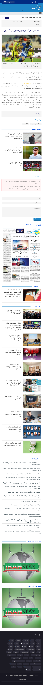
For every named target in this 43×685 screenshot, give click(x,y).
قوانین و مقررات (22, 679)
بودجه (38, 646)
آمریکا (38, 640)
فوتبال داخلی (32, 17)
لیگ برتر (26, 124)
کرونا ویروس (37, 670)
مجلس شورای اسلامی (19, 661)
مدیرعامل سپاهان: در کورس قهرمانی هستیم (14, 151)
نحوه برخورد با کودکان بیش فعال (13, 415)
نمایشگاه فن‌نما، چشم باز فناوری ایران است (14, 311)
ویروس (13, 664)
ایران (12, 640)
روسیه (9, 652)
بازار (39, 643)
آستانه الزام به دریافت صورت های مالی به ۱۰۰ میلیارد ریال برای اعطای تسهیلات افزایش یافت (23, 521)
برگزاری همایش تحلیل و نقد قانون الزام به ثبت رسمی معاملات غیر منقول (13, 382)
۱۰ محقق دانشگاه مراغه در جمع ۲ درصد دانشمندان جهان (13, 429)
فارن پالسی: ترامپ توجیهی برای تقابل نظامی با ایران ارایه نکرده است (23, 510)
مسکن (26, 664)
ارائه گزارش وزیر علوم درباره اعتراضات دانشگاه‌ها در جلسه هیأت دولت (22, 497)
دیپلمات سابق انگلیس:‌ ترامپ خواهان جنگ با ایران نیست (24, 492)
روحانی (16, 652)
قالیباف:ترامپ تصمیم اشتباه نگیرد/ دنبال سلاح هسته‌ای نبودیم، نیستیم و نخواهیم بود (22, 515)
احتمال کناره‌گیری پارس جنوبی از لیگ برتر (21, 30)
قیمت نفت (37, 661)
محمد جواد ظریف (36, 664)
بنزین (10, 643)
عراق (26, 658)
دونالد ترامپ (25, 652)
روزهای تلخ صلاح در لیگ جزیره (14, 163)
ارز (32, 640)
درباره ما (25, 675)
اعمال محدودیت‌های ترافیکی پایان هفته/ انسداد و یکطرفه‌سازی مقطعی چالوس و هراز (23, 487)
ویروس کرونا (37, 667)
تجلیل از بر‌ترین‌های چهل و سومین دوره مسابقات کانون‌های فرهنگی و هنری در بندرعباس (13, 326)
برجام (17, 643)
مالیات (29, 661)
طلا (31, 658)
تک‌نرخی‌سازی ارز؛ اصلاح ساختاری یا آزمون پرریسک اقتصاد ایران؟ (21, 483)
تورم (39, 649)
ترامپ (18, 646)
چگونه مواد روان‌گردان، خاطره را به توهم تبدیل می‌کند (25, 505)
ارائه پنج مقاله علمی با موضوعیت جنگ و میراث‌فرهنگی (15, 337)
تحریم (25, 646)
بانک (33, 643)
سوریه (20, 655)
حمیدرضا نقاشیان (20, 649)
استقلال (26, 640)
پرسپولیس (27, 667)
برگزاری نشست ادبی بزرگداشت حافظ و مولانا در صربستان (13, 366)
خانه (37, 675)
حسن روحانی (31, 649)
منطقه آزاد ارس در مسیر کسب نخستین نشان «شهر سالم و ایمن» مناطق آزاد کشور (22, 469)
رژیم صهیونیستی (36, 655)
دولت (33, 652)
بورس (31, 646)
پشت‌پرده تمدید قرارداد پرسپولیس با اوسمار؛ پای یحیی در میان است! (13, 136)
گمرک (29, 670)
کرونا (14, 667)
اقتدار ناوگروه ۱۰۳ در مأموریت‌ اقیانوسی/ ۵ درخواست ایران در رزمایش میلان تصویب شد (12, 294)
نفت (20, 664)
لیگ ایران (26, 17)
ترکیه (11, 646)
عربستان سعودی (16, 658)
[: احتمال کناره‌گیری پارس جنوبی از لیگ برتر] (3, 18)
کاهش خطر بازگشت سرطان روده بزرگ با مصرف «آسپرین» (12, 444)
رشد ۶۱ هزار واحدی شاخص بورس (30, 501)
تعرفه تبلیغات (18, 675)
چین (20, 667)
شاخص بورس (12, 655)
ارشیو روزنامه (9, 675)
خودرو (11, 649)
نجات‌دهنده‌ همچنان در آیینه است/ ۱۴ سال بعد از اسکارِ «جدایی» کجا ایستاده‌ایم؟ (22, 463)
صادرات (38, 658)
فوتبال (37, 17)
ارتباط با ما (31, 675)
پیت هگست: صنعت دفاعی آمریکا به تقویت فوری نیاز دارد (23, 474)
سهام (27, 655)
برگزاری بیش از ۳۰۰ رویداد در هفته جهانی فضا (12, 397)
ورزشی (22, 17)
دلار (39, 652)
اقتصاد (18, 640)
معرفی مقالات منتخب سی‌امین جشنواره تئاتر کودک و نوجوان (13, 352)
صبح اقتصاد (27, 84)
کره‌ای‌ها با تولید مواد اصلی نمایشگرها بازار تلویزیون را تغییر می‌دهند (24, 526)
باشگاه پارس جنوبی (36, 124)
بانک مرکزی (25, 643)
